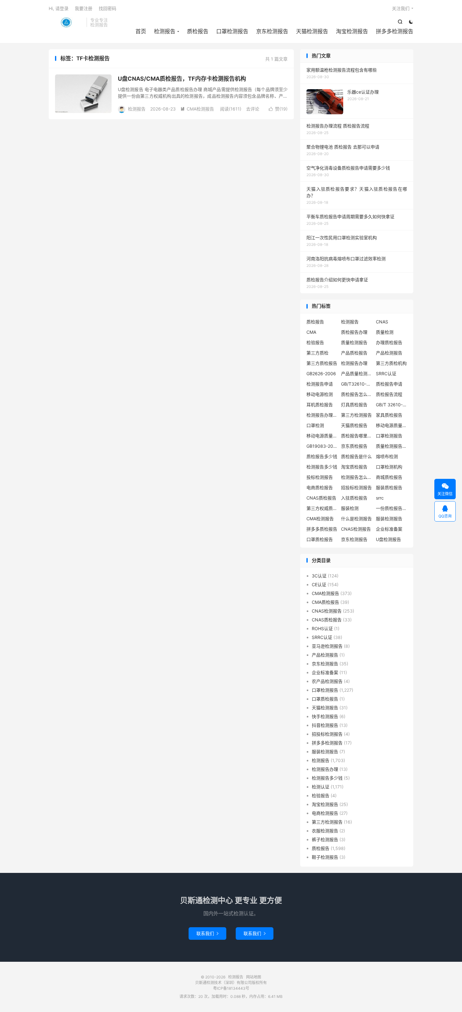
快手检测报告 (325, 716)
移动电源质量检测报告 (391, 425)
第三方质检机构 (391, 363)
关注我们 (401, 8)
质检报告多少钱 (321, 456)
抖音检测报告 (325, 725)
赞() (278, 108)
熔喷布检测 (387, 456)
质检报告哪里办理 (356, 435)
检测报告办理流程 (322, 415)
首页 (140, 31)
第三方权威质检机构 (322, 508)
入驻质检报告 (354, 498)
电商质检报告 (319, 487)
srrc (380, 498)
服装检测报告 (389, 518)
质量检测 (384, 332)
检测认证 (320, 786)
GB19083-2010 (322, 446)
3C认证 (319, 575)
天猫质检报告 (354, 425)
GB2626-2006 (321, 373)
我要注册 (83, 8)
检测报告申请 (319, 384)
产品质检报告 (354, 352)
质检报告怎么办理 (356, 394)
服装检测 (350, 508)
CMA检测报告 (197, 108)
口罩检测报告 (232, 31)
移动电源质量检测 (322, 435)
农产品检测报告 (327, 681)
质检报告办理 (354, 332)
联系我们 (207, 933)
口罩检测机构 (389, 466)
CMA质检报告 (325, 602)
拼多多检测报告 (394, 31)
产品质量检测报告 (356, 373)
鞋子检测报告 (325, 857)
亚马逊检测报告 (327, 646)
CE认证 (319, 584)
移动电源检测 (319, 394)
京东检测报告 (272, 31)
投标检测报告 (319, 477)
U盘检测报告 (388, 539)
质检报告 (197, 31)
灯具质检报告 (354, 404)
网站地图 (253, 977)
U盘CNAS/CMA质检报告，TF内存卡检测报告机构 (182, 78)
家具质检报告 (389, 415)
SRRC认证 (386, 373)
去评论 (252, 108)
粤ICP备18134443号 (231, 988)
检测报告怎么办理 (356, 477)
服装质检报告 (389, 487)
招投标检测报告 (356, 487)
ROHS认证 (322, 628)
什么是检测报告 (356, 518)
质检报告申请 (389, 384)
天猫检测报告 (312, 31)
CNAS (382, 321)
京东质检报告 (354, 446)
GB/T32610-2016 (356, 384)
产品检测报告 (389, 352)
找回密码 (107, 8)
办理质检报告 (389, 342)
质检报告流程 (389, 394)
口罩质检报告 (319, 539)
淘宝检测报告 (352, 31)
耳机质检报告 (319, 404)
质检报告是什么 (356, 456)
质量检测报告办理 (391, 446)
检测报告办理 (354, 363)
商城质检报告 (389, 477)
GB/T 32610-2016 (391, 404)
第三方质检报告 (321, 363)
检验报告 (315, 342)
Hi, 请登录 (59, 8)
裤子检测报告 (325, 839)
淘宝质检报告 (354, 466)
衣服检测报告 (325, 830)
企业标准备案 (389, 529)
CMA (311, 332)
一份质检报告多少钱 (391, 508)
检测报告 (66, 22)
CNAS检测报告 (356, 529)
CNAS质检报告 (321, 498)
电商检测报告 (325, 813)
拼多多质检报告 (321, 529)
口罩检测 (315, 425)
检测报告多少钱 (321, 466)
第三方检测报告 (356, 415)
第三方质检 (317, 352)
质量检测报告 (354, 342)
